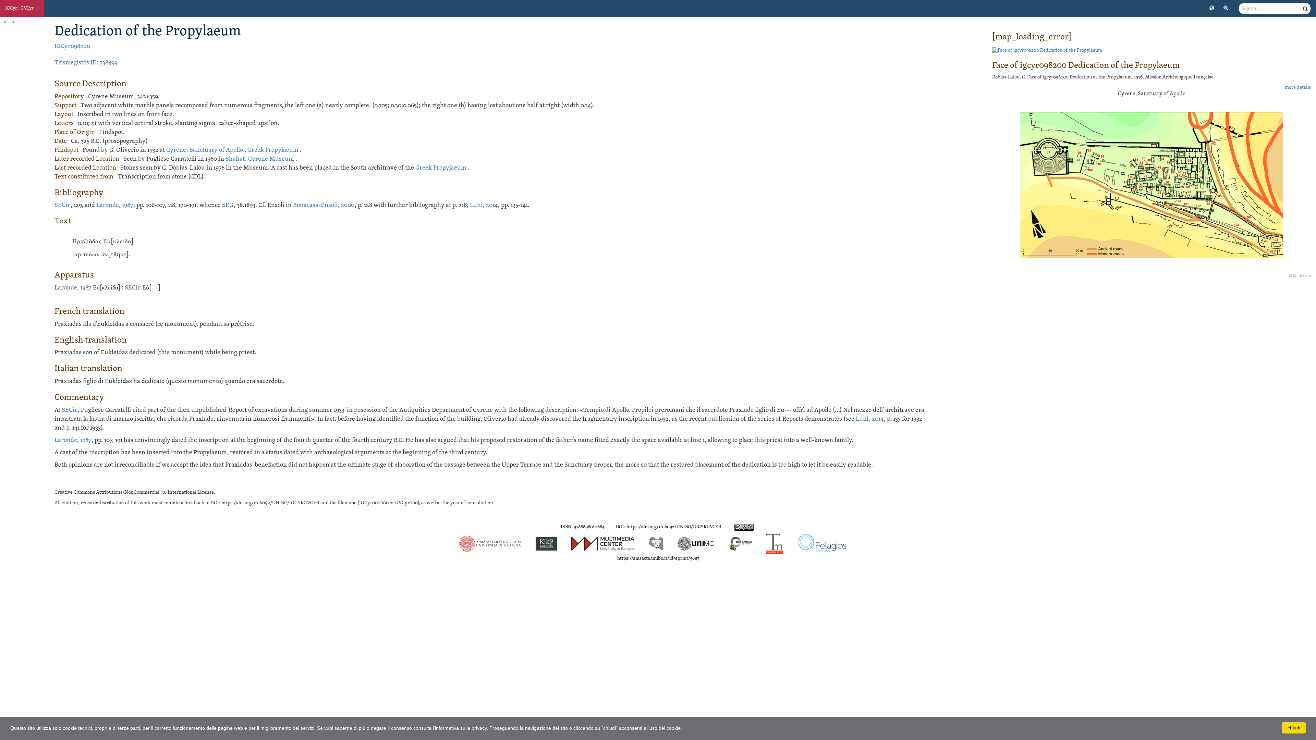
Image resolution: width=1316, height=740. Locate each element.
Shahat (235, 159)
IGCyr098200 (72, 46)
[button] (1211, 7)
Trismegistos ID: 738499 (86, 63)
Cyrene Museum (271, 159)
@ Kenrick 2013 (1300, 275)
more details (1298, 87)
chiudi (1294, 727)
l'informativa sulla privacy (460, 728)
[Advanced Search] (1225, 7)
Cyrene (176, 150)
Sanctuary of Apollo (216, 150)
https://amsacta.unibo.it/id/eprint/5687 (658, 559)
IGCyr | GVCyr (19, 8)
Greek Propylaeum (272, 150)
